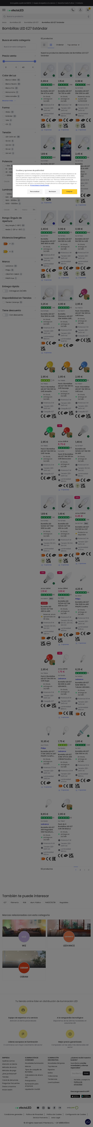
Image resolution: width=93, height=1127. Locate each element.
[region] (46, 181)
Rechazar (52, 191)
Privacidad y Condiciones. (39, 185)
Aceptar (69, 191)
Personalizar (35, 191)
